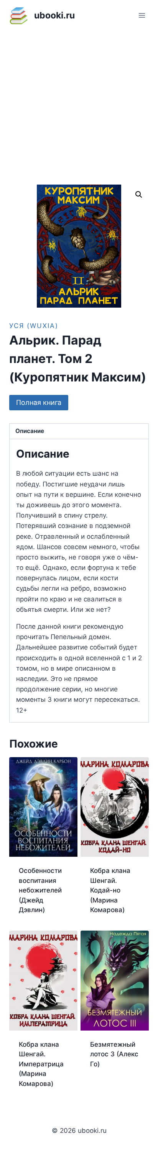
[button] (139, 194)
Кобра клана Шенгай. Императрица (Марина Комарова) (41, 1064)
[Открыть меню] (142, 15)
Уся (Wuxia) (33, 326)
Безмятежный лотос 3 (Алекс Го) (114, 1054)
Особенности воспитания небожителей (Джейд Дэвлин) (40, 890)
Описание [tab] (29, 431)
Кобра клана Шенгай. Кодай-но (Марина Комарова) (110, 890)
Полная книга (38, 402)
